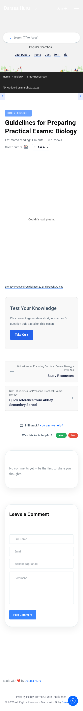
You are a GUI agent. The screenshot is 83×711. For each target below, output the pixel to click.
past (48, 54)
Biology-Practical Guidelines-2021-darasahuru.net (34, 286)
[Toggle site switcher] (35, 8)
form (57, 54)
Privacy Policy (25, 696)
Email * (15, 548)
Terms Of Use (43, 696)
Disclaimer (59, 696)
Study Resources (18, 113)
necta (37, 54)
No (73, 435)
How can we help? (51, 425)
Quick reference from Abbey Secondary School (36, 398)
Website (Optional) (21, 561)
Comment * (17, 573)
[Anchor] (59, 307)
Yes (61, 435)
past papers (22, 54)
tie (65, 54)
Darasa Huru (33, 680)
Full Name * (17, 536)
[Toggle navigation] (76, 8)
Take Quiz (21, 335)
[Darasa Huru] (25, 147)
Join (60, 8)
